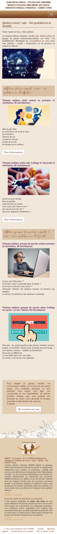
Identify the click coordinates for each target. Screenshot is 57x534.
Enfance (8, 517)
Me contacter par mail (28, 409)
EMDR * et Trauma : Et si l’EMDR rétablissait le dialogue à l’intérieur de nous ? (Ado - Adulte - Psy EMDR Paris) (26, 460)
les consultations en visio (37, 40)
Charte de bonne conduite (22, 531)
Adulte (7, 492)
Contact (40, 529)
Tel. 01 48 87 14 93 (45, 531)
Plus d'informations (13, 152)
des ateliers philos (44, 35)
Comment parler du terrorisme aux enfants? (23, 498)
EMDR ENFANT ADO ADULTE (38, 5)
